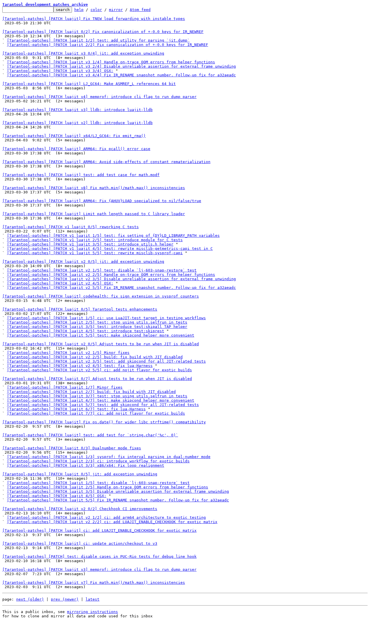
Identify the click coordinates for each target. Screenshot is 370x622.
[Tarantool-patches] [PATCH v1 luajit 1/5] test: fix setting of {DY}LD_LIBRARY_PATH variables (113, 235)
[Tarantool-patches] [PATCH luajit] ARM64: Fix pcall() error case (76, 149)
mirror (116, 10)
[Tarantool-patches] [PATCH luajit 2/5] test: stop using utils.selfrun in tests (97, 322)
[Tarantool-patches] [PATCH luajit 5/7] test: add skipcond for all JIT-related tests (103, 405)
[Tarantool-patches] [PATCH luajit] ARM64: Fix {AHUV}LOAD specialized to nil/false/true (101, 201)
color (96, 10)
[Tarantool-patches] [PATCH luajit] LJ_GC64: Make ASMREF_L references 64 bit (89, 84)
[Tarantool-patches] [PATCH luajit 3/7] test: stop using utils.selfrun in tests (97, 396)
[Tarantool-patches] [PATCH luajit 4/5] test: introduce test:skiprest (85, 331)
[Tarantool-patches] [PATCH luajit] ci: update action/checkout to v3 (79, 543)
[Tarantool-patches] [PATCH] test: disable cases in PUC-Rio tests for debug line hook (99, 556)
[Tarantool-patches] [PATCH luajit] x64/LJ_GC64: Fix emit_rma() (74, 136)
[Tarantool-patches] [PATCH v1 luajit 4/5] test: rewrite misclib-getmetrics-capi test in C (110, 248)
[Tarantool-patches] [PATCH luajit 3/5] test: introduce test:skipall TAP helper (97, 326)
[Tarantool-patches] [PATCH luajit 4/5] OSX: (56, 496)
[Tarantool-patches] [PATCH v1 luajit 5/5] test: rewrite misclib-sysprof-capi (95, 253)
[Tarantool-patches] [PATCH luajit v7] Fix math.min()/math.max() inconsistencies (93, 582)
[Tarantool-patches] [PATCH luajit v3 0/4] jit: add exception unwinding (83, 53)
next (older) (30, 599)
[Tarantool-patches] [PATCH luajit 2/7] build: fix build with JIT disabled (91, 392)
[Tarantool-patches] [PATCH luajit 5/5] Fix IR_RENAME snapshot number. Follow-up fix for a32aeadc (118, 500)
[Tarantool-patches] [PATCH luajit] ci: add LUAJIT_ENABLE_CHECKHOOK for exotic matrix (99, 530)
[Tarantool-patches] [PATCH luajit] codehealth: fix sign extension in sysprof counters (100, 296)
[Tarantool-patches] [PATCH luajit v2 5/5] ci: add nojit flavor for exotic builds (99, 370)
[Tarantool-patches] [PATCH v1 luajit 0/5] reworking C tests (70, 227)
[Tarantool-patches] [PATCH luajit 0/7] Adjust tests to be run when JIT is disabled (97, 378)
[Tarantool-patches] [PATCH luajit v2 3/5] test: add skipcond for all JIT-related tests (106, 361)
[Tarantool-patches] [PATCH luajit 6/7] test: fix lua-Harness (76, 409)
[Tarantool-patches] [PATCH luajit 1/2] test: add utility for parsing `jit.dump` (98, 40)
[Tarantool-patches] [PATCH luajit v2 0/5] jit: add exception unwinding (83, 261)
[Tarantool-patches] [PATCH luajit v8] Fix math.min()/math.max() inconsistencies (93, 188)
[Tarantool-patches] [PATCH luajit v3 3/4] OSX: (60, 71)
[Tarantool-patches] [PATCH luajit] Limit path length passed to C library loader (93, 214)
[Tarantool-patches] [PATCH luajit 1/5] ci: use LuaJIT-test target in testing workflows (106, 318)
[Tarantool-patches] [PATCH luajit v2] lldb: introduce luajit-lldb (77, 123)
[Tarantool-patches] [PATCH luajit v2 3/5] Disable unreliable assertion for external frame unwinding (121, 279)
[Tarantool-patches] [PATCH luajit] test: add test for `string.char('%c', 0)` (90, 435)
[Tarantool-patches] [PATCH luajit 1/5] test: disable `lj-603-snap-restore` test (98, 483)
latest (92, 599)
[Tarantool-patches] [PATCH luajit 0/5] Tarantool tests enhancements (79, 309)
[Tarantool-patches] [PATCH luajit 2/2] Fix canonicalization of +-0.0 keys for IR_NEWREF (107, 45)
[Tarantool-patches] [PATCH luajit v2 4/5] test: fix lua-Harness (80, 365)
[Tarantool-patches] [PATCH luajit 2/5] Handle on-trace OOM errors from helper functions (107, 487)
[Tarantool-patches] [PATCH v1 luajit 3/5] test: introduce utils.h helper (90, 244)
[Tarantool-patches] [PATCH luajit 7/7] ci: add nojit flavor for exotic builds (96, 413)
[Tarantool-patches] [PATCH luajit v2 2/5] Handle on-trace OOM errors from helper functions (111, 274)
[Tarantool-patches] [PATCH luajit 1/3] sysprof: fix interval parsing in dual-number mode (108, 457)
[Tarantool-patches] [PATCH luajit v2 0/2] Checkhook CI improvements (79, 509)
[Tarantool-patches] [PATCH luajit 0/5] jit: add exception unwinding (79, 474)
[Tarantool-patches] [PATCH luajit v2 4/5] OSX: (60, 283)
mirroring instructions (92, 612)
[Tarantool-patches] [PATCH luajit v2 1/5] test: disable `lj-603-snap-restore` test (102, 270)
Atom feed (140, 10)
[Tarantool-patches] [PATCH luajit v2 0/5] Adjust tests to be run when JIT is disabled (100, 344)
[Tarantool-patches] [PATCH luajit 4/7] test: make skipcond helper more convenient (100, 400)
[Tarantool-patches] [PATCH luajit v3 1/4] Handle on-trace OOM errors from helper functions (111, 62)
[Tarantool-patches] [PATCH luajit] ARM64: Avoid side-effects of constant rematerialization (106, 162)
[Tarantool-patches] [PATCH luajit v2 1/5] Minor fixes (68, 352)
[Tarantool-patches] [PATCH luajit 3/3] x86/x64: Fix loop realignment (85, 465)
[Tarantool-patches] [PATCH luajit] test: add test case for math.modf (81, 175)
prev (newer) (65, 599)
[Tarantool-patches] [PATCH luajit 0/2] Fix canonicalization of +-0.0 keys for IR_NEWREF (103, 31)
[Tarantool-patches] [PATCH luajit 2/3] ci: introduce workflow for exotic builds (98, 461)
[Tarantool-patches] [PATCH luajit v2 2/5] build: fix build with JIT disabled (95, 357)
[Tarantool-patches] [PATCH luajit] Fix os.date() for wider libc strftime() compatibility (104, 422)
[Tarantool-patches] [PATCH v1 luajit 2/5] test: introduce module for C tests (95, 240)
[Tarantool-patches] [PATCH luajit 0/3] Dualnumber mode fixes (71, 448)
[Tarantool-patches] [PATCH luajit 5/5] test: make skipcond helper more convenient (100, 335)
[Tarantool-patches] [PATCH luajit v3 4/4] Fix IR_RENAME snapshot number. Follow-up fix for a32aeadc (121, 75)
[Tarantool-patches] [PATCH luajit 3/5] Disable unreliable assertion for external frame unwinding (118, 491)
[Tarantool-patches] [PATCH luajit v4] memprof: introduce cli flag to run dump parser (99, 97)
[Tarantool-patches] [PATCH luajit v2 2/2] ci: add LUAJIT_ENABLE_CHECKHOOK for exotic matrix (112, 522)
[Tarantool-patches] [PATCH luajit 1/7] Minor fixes (65, 387)
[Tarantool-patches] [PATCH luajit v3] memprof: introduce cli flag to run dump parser (99, 569)
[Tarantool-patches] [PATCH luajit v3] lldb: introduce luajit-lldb (77, 110)
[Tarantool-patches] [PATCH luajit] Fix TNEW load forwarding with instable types (93, 18)
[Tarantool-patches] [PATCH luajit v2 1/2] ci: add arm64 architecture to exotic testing (106, 517)
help (79, 10)
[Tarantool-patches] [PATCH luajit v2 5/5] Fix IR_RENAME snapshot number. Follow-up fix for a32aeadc (121, 287)
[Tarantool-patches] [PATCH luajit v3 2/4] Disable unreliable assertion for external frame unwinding (121, 66)
